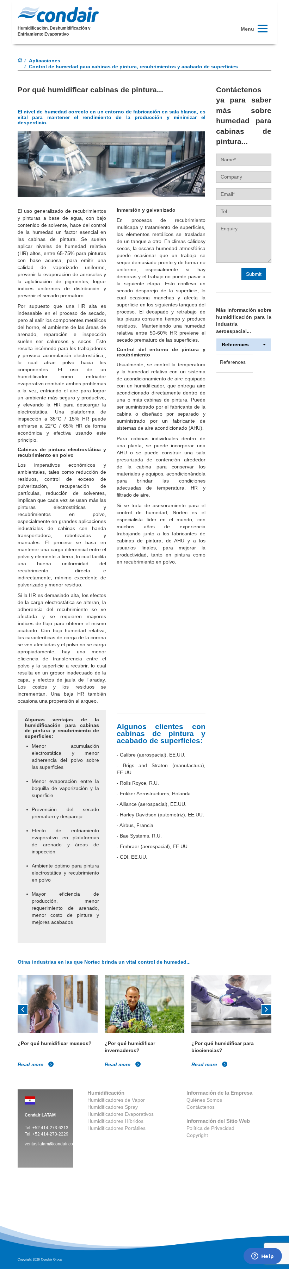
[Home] (20, 61)
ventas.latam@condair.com (50, 1144)
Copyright (197, 1135)
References (235, 344)
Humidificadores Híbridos (115, 1121)
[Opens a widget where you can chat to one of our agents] (262, 1256)
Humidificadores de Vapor (116, 1100)
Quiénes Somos (204, 1100)
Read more (31, 1064)
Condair (58, 14)
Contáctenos (200, 1107)
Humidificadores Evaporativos (120, 1114)
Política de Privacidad (210, 1128)
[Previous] (23, 1008)
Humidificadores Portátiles (116, 1128)
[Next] (266, 1008)
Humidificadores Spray (112, 1107)
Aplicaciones (44, 60)
